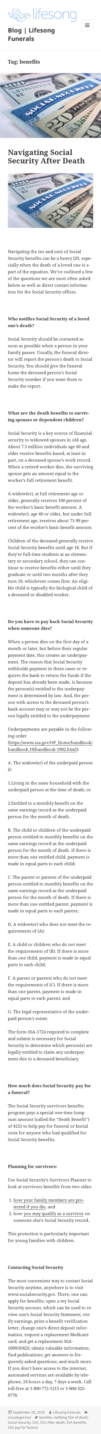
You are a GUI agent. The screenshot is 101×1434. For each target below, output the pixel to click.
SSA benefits (76, 1422)
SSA (35, 1422)
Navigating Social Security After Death (46, 156)
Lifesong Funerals (67, 1412)
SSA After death (52, 1422)
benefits (45, 1417)
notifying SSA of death (71, 1417)
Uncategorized (19, 1417)
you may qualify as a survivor (54, 1213)
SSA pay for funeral (23, 1427)
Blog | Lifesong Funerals (31, 34)
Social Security (19, 1422)
